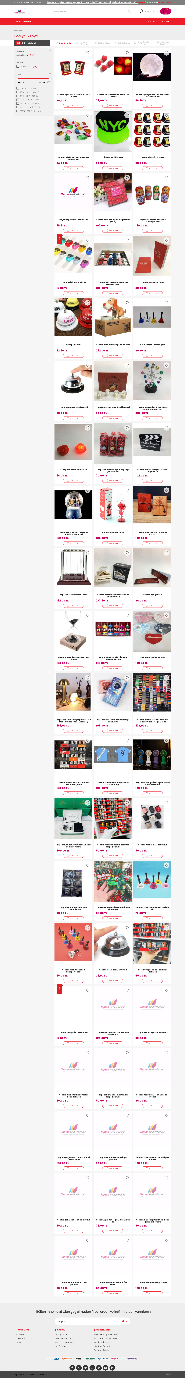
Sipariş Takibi (61, 1334)
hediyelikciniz (28, 66)
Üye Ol (147, 11)
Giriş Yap (155, 11)
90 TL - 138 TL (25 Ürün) (30, 100)
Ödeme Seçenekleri (64, 1342)
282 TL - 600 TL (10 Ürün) (30, 111)
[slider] (16, 78)
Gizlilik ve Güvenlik (102, 1346)
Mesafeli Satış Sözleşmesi (106, 1334)
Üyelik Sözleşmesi (102, 1342)
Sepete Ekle (75, 106)
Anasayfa (18, 2)
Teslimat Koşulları (102, 1350)
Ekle (124, 1321)
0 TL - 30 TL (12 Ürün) (28, 88)
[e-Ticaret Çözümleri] (168, 1374)
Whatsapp (140, 2)
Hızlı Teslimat (61, 1346)
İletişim (38, 2)
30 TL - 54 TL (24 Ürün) (29, 92)
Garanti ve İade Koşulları (105, 1338)
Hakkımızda (28, 2)
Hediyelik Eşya (25, 55)
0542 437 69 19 (164, 2)
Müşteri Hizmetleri (63, 1338)
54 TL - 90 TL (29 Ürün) (29, 96)
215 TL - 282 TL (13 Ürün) (30, 107)
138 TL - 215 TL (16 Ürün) (29, 103)
